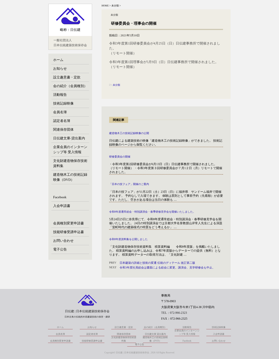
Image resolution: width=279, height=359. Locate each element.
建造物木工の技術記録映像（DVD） (70, 177)
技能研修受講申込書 (68, 232)
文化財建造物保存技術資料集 (70, 163)
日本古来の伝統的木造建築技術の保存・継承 (87, 316)
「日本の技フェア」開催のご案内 (129, 184)
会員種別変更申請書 (68, 223)
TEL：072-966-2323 (174, 312)
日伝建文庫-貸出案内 (69, 138)
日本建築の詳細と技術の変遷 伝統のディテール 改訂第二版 (157, 262)
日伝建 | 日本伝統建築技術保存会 (87, 311)
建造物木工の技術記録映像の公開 (129, 133)
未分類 (116, 85)
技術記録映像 (63, 103)
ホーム (58, 60)
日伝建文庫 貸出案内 (155, 334)
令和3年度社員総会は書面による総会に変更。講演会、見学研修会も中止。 (167, 267)
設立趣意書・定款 (66, 77)
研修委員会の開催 (119, 156)
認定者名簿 (61, 121)
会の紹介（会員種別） (70, 86)
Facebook (59, 197)
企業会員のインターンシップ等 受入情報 (70, 149)
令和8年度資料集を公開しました (128, 239)
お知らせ (60, 68)
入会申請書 (61, 206)
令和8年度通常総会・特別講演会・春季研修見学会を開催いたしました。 (152, 211)
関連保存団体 (63, 129)
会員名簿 (60, 112)
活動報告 (60, 95)
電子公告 (60, 249)
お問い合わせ (63, 241)
